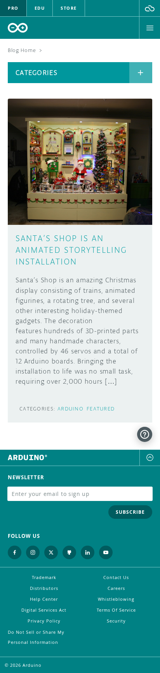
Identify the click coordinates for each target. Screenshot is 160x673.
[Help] (144, 434)
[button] (149, 8)
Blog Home (22, 50)
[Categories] (140, 72)
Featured (101, 408)
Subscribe (130, 512)
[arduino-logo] (18, 28)
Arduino (70, 408)
